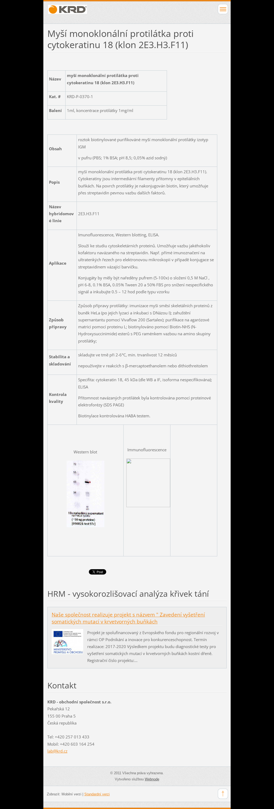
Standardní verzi (97, 794)
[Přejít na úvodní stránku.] (119, 12)
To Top (223, 794)
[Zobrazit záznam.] (67, 641)
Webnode (152, 779)
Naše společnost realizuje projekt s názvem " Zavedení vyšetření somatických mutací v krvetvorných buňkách (128, 618)
